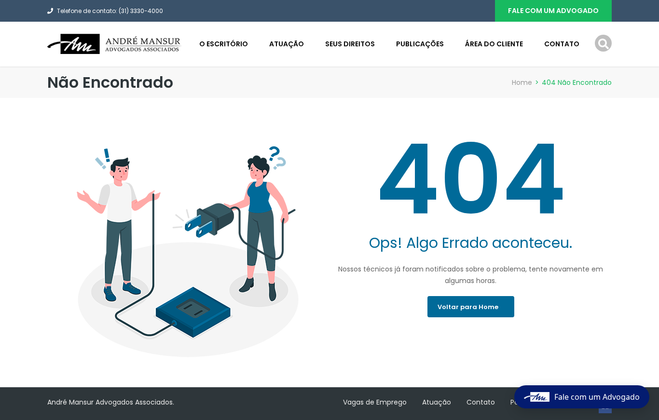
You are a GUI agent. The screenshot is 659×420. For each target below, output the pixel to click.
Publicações (420, 44)
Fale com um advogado (553, 10)
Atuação (286, 44)
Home (522, 82)
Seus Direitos (350, 44)
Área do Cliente (494, 44)
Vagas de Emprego (375, 402)
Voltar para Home (468, 307)
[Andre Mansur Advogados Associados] (114, 43)
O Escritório (223, 44)
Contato (561, 44)
